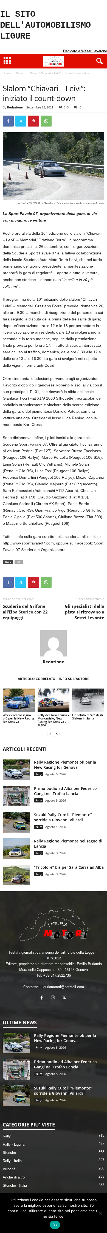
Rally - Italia (12, 1161)
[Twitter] (20, 121)
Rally (38, 774)
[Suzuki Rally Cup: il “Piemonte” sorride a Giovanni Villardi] (16, 822)
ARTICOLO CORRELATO (36, 678)
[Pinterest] (33, 121)
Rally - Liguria (13, 1144)
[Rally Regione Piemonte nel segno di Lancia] (16, 848)
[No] (100, 1213)
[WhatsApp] (46, 121)
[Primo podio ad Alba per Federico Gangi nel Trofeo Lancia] (16, 796)
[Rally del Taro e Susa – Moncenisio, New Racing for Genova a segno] (54, 700)
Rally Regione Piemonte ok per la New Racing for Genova (65, 764)
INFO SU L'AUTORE (74, 678)
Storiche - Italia (15, 1185)
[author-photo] (53, 643)
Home (6, 73)
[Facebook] (8, 121)
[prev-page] (50, 734)
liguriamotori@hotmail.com (63, 987)
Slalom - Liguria (31, 79)
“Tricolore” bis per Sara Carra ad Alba (69, 867)
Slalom (20, 73)
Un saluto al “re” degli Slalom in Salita (87, 716)
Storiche (9, 1153)
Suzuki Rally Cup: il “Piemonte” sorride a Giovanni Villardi (63, 817)
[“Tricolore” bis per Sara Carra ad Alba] (16, 875)
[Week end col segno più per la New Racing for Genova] (19, 700)
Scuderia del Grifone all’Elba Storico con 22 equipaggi (25, 611)
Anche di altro (14, 1177)
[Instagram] (54, 998)
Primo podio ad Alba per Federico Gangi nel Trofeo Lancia (65, 791)
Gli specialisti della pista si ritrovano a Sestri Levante (84, 611)
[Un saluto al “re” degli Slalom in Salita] (88, 700)
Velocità (9, 1169)
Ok (54, 1225)
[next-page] (57, 734)
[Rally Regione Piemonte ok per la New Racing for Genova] (16, 769)
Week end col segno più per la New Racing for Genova (18, 718)
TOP (18, 562)
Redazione (15, 107)
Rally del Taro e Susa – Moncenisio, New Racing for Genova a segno (53, 720)
